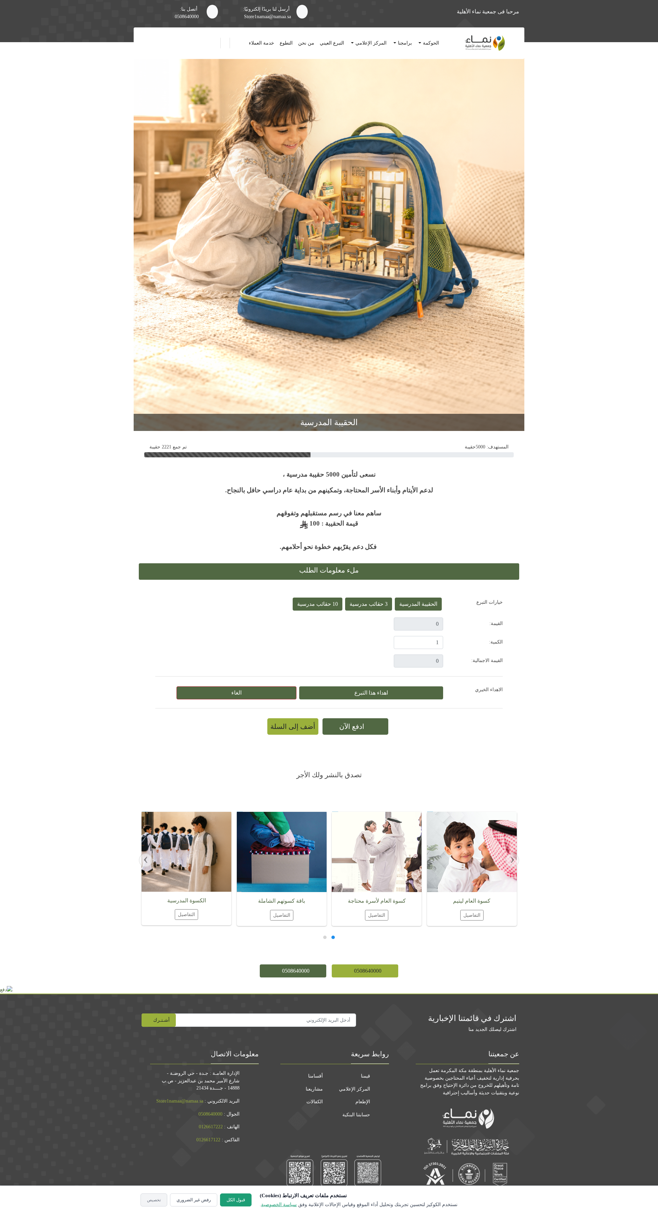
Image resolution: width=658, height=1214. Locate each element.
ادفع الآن (352, 726)
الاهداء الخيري (489, 689)
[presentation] (512, 860)
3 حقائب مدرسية (369, 604)
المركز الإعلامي (371, 43)
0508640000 (187, 16)
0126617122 (208, 1139)
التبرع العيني (332, 43)
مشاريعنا (314, 1089)
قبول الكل (236, 1199)
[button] (333, 938)
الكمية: (496, 642)
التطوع (286, 43)
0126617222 (211, 1126)
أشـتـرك (161, 1020)
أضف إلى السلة (292, 726)
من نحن (306, 43)
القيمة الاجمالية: (487, 660)
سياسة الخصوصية (279, 1204)
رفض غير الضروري (193, 1199)
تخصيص (154, 1200)
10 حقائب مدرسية (317, 604)
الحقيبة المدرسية (418, 604)
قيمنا (365, 1076)
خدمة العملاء (261, 43)
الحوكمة (431, 43)
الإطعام (362, 1101)
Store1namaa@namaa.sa (267, 16)
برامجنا (405, 43)
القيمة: (496, 623)
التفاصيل (471, 915)
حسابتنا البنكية (356, 1114)
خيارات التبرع (489, 602)
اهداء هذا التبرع (371, 693)
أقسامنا (315, 1076)
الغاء (236, 693)
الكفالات (314, 1101)
